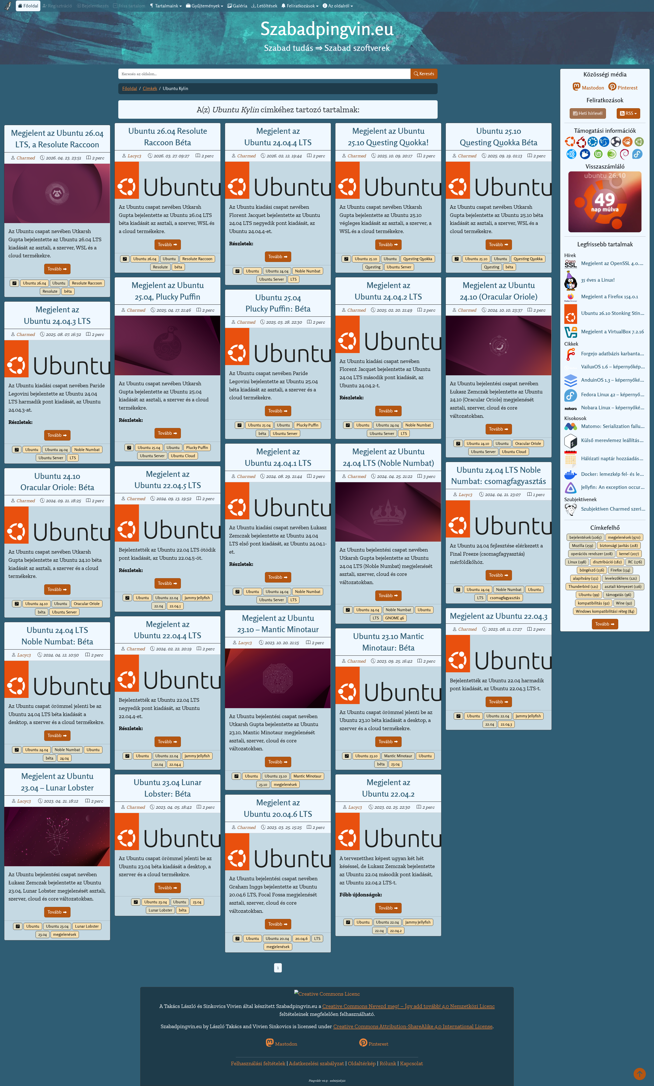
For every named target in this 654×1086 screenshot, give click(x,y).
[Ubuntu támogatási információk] (570, 143)
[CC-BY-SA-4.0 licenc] (327, 993)
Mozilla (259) (582, 545)
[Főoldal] (8, 6)
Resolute (50, 291)
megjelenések (285, 784)
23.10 (263, 784)
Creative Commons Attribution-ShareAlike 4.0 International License (413, 1026)
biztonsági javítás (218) (619, 545)
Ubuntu (58, 283)
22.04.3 (506, 724)
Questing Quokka (417, 258)
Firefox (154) (620, 570)
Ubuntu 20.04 (277, 938)
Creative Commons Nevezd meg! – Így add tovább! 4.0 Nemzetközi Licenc (408, 1006)
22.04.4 (175, 764)
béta (68, 291)
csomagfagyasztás (505, 597)
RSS (629, 113)
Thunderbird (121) (583, 586)
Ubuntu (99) (589, 594)
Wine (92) (624, 603)
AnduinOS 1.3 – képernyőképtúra (616, 380)
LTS (293, 279)
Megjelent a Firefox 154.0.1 (609, 296)
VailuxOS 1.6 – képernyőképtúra (615, 367)
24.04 (64, 758)
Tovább (55, 268)
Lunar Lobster (87, 926)
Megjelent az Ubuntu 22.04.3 (498, 616)
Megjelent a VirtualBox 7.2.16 (612, 331)
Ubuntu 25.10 (366, 258)
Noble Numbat (307, 271)
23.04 (395, 764)
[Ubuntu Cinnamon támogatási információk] (628, 143)
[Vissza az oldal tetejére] (640, 1074)
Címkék (150, 88)
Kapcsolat (411, 1063)
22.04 (158, 606)
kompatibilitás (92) (594, 603)
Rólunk (388, 1063)
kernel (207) (629, 553)
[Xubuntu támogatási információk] (585, 155)
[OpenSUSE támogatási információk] (612, 155)
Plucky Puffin (197, 447)
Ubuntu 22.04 (166, 597)
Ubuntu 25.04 (149, 447)
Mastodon (592, 88)
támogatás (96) (618, 594)
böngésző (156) (592, 570)
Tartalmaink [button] (166, 5)
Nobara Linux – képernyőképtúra (616, 407)
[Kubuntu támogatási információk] (593, 143)
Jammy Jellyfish (197, 597)
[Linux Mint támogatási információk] (598, 155)
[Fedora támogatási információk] (638, 155)
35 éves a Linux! (598, 280)
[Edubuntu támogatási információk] (581, 143)
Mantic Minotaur (307, 776)
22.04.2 (396, 930)
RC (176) (635, 562)
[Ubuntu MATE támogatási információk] (639, 143)
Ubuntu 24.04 (277, 271)
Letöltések (266, 5)
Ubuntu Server (271, 279)
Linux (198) (577, 562)
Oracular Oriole (528, 443)
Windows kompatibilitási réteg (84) (605, 611)
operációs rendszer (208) (592, 553)
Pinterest (627, 88)
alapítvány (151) (585, 578)
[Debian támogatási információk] (625, 155)
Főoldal (30, 5)
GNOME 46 (394, 618)
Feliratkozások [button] (300, 5)
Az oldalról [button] (338, 5)
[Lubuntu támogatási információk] (604, 143)
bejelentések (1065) (585, 537)
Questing (372, 267)
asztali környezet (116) (623, 586)
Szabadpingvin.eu (327, 28)
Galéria (239, 5)
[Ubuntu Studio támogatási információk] (572, 155)
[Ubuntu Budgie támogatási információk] (616, 143)
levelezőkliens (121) (621, 578)
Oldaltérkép (362, 1063)
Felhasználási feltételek (258, 1063)
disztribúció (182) (607, 562)
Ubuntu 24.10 (478, 443)
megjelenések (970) (624, 537)
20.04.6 (301, 938)
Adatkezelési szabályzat (316, 1063)
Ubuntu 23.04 (57, 926)
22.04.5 (175, 606)
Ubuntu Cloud (183, 455)
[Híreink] (14, 283)
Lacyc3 (134, 156)
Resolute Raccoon (87, 283)
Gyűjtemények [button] (205, 5)
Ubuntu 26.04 (34, 283)
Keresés (426, 73)
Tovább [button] (602, 624)
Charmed (25, 158)
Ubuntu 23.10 (276, 776)
